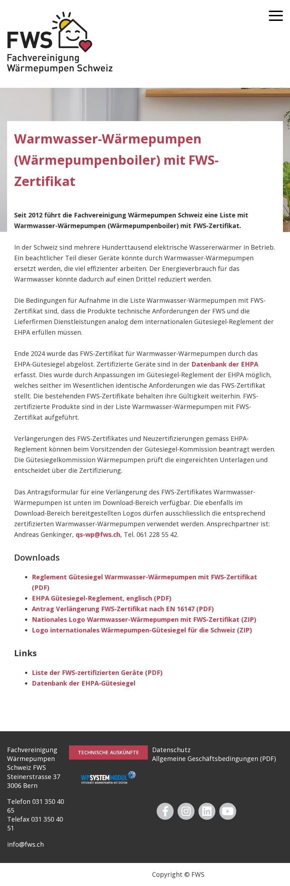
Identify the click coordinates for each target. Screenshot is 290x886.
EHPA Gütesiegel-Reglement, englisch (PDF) (101, 598)
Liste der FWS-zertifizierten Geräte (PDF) (97, 672)
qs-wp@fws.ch (98, 534)
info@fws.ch (25, 844)
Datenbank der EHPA (224, 364)
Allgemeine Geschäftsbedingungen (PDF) (214, 758)
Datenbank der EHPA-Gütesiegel (83, 683)
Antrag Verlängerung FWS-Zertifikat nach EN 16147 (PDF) (123, 608)
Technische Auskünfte (108, 752)
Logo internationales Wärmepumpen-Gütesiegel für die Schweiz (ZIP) (142, 630)
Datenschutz (171, 749)
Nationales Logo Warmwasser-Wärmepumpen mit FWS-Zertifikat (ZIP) (144, 619)
